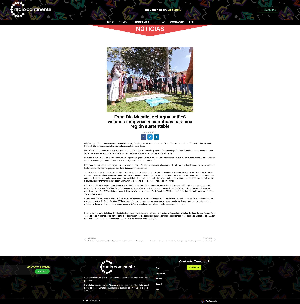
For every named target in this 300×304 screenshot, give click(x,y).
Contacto (177, 22)
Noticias (159, 22)
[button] (143, 137)
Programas (141, 22)
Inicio (110, 22)
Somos (123, 22)
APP (191, 22)
